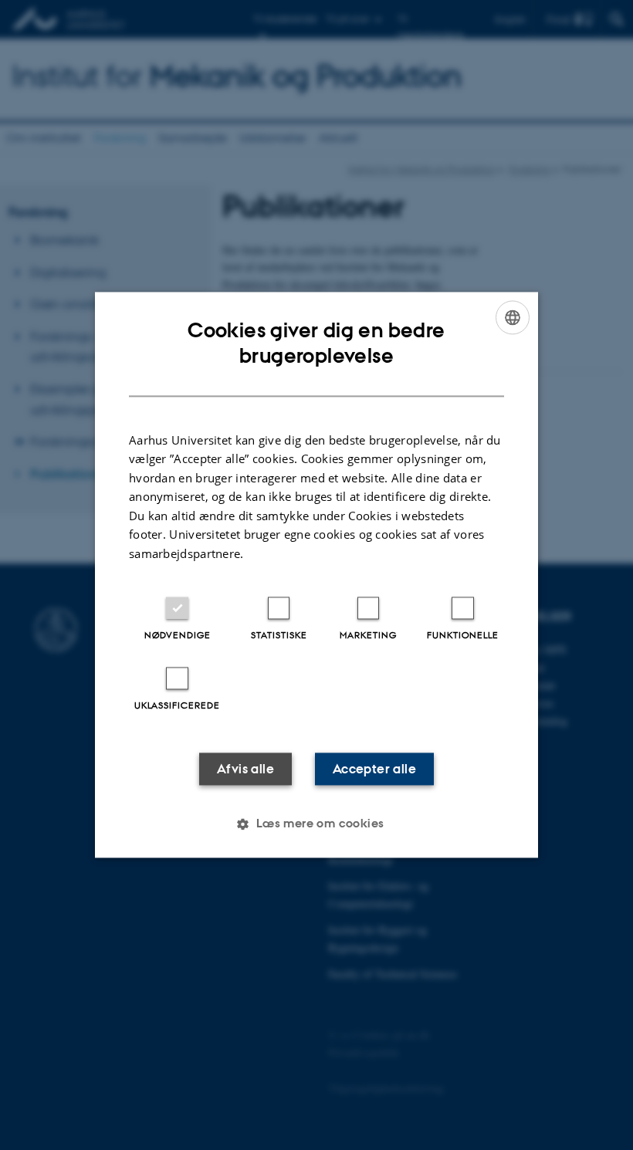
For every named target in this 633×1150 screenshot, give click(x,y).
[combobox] (512, 317)
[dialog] (316, 574)
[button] (316, 824)
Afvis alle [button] (245, 769)
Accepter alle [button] (374, 769)
